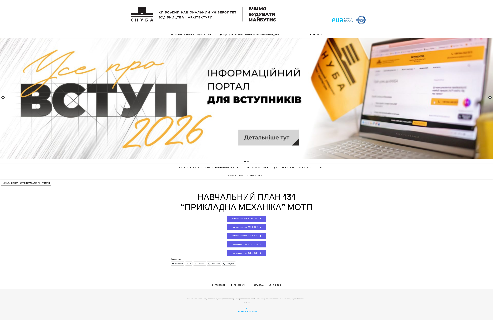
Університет (176, 34)
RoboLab (303, 167)
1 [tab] (245, 161)
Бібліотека (256, 175)
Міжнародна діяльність (228, 167)
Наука (207, 167)
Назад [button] (3, 98)
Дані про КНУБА (236, 34)
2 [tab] (248, 161)
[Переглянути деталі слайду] (246, 98)
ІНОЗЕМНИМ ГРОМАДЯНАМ (268, 34)
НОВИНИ (194, 167)
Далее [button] (490, 98)
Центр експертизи (283, 167)
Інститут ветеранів (258, 167)
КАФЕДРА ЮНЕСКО (235, 175)
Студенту (200, 34)
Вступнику (189, 34)
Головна (180, 167)
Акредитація (221, 34)
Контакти (250, 34)
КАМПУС (210, 34)
